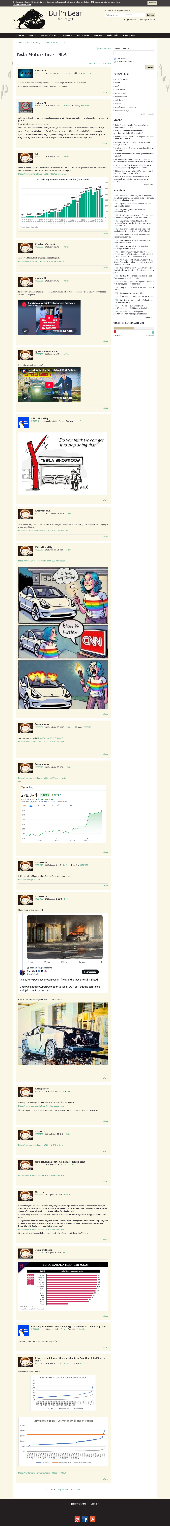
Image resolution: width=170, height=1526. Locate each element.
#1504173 (84, 865)
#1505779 (39, 247)
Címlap (20, 35)
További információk (22, 4)
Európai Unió (120, 86)
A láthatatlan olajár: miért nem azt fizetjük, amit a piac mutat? (133, 149)
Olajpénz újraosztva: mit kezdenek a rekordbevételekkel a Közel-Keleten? (128, 132)
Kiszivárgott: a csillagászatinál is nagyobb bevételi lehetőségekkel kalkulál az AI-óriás (133, 216)
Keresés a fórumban (121, 48)
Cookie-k (95, 1503)
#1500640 (81, 1329)
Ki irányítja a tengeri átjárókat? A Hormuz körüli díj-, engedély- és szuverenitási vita (133, 172)
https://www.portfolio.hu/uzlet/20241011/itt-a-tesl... (40, 1145)
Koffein (66, 157)
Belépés (150, 15)
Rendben (152, 3)
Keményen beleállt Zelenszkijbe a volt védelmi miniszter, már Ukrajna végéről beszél (131, 230)
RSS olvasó (83, 35)
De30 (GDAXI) (120, 93)
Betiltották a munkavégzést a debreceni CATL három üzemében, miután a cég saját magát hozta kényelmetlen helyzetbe (133, 197)
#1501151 (39, 1195)
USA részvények (121, 79)
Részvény (35, 42)
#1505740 (35, 421)
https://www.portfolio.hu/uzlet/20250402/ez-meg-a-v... (42, 174)
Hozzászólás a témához (100, 63)
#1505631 (39, 727)
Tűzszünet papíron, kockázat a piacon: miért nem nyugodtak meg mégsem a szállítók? (132, 166)
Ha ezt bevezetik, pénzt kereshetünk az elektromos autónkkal (132, 235)
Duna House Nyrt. (122, 110)
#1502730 (39, 1134)
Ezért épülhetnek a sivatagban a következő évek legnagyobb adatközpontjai (133, 282)
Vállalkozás (119, 100)
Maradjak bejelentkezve (118, 10)
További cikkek (148, 185)
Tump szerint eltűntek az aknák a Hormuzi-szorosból (133, 288)
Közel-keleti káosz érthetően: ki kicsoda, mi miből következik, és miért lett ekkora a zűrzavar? (133, 160)
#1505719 (78, 421)
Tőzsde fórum (48, 35)
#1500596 (84, 1363)
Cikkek (32, 35)
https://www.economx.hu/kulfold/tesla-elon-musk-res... (41, 1229)
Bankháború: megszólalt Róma (128, 293)
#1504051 (39, 1091)
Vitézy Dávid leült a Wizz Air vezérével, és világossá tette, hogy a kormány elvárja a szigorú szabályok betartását (133, 262)
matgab (67, 105)
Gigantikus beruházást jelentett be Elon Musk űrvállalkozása (132, 204)
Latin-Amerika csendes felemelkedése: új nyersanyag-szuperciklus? (130, 126)
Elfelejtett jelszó (147, 19)
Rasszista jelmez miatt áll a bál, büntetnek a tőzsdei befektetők (133, 301)
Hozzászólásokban (124, 61)
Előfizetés (112, 35)
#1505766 (85, 105)
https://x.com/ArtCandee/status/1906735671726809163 (43, 530)
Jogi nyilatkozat (78, 1503)
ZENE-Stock (120, 89)
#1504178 (39, 865)
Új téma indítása (103, 48)
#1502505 (39, 1164)
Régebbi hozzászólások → (70, 1489)
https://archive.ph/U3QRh (29, 879)
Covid (117, 82)
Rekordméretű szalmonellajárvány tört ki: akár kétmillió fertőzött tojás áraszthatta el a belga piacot (133, 270)
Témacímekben (122, 58)
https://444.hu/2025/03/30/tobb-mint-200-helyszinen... (42, 560)
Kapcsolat (129, 35)
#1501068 (39, 1252)
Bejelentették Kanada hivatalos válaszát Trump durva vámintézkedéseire (132, 277)
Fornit (61, 421)
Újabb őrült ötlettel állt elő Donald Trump (133, 296)
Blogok (98, 35)
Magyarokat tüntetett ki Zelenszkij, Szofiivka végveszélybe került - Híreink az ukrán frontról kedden (132, 223)
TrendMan (68, 73)
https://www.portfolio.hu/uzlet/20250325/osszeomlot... (42, 778)
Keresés (149, 67)
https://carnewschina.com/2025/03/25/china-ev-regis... (41, 741)
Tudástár (66, 35)
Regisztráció (130, 19)
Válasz (105, 92)
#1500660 (35, 1329)
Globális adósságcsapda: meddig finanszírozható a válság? (133, 155)
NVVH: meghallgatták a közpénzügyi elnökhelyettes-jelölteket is (130, 247)
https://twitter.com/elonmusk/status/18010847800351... (42, 1473)
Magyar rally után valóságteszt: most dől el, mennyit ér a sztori (131, 143)
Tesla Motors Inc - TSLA (54, 42)
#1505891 (87, 73)
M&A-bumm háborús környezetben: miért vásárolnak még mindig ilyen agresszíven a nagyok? (131, 179)
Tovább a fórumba (146, 114)
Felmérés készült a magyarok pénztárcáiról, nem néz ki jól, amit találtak (130, 307)
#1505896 (39, 73)
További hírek (149, 317)
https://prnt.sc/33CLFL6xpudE (50, 738)
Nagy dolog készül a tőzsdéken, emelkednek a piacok (129, 210)
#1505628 (87, 727)
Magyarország (121, 96)
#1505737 (39, 513)
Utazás (118, 103)
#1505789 (39, 157)
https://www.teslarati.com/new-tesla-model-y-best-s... (41, 261)
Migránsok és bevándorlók (126, 107)
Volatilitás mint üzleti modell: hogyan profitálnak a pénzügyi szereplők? (133, 137)
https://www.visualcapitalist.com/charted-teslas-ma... (41, 1106)
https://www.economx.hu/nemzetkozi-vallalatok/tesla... (41, 1175)
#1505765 (39, 354)
